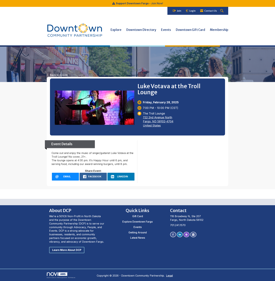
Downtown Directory (141, 30)
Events (166, 30)
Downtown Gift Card (190, 30)
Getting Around (137, 232)
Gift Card (137, 216)
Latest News (137, 237)
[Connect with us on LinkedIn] (180, 234)
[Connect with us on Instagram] (186, 234)
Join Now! (157, 3)
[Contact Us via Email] (193, 234)
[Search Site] (222, 11)
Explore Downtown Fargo (137, 221)
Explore (115, 30)
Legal (169, 275)
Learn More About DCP (66, 250)
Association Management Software (61, 277)
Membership (219, 30)
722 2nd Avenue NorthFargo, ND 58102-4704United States (158, 121)
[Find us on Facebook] (173, 234)
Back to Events (59, 75)
